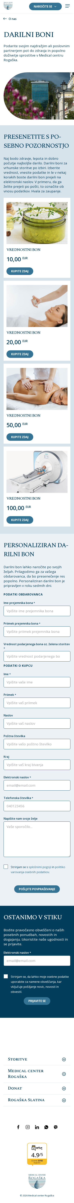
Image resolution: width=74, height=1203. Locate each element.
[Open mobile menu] (67, 6)
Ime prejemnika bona (19, 603)
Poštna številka (14, 736)
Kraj (6, 757)
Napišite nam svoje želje (21, 819)
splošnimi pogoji (40, 867)
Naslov (8, 715)
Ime (7, 674)
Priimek (10, 695)
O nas (13, 19)
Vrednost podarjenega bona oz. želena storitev (37, 646)
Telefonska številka (18, 798)
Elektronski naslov (17, 777)
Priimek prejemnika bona (22, 623)
